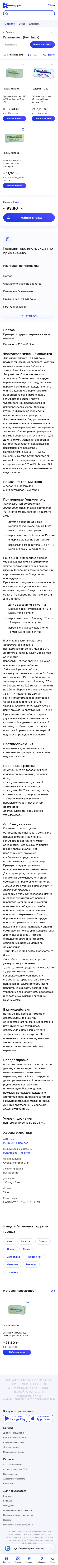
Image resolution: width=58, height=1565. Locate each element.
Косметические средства (15, 1437)
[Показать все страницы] (52, 32)
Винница (31, 1264)
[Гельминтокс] (14, 73)
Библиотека (9, 1483)
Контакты (7, 1496)
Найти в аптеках (42, 44)
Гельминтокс (11, 88)
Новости (7, 1520)
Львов (26, 1249)
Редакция (7, 1501)
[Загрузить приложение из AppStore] (41, 1418)
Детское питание (11, 1447)
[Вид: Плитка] (29, 54)
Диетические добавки (13, 1433)
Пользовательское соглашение (18, 1525)
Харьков (25, 1241)
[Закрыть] (50, 1548)
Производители (10, 1474)
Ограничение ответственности (17, 1510)
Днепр (11, 1249)
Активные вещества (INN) (15, 1469)
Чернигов (12, 1272)
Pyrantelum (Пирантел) (17, 1152)
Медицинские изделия (13, 1452)
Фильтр (51, 55)
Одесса (43, 1241)
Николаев (12, 1264)
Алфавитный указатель (14, 1479)
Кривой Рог (34, 1256)
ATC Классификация (13, 1464)
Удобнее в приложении (29, 1548)
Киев (10, 1241)
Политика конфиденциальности (18, 1515)
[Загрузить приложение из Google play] (15, 1418)
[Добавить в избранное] (23, 65)
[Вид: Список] (35, 54)
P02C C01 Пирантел (15, 1142)
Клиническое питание (13, 1442)
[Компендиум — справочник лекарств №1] (12, 5)
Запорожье (13, 1256)
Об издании (8, 1505)
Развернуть (31, 315)
